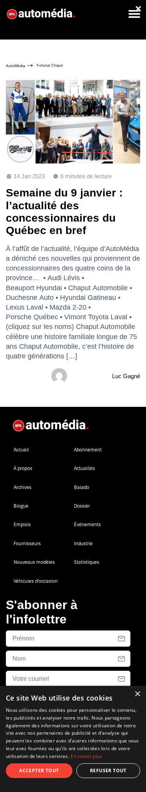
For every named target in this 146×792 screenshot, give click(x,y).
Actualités (84, 468)
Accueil (21, 449)
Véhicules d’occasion (36, 581)
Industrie (83, 543)
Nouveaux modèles (34, 562)
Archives (23, 487)
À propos (23, 468)
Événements (87, 524)
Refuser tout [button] (108, 770)
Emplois (22, 524)
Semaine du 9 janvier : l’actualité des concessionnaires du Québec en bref (64, 211)
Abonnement (88, 449)
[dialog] (73, 739)
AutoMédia (15, 66)
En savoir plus (86, 756)
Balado (81, 487)
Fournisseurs (27, 543)
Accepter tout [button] (39, 770)
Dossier (82, 505)
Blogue (21, 505)
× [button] (137, 694)
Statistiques (86, 562)
